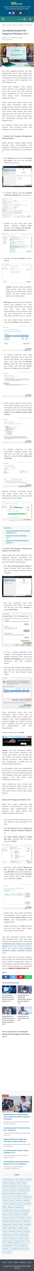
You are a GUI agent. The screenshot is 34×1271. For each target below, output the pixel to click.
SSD (20, 1224)
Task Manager (23, 1235)
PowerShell (20, 1217)
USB (4, 1242)
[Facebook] (9, 13)
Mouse (5, 1214)
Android (5, 1183)
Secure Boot (12, 1228)
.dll (16, 1179)
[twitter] (13, 977)
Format (5, 1200)
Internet (5, 1204)
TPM (15, 1235)
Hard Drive (18, 1200)
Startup (20, 1231)
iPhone (9, 1252)
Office (11, 1214)
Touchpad (20, 1238)
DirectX (5, 1193)
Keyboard (13, 1204)
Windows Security (17, 1249)
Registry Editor (7, 1224)
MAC (4, 1207)
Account (21, 1179)
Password (6, 1217)
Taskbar (5, 1238)
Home (4, 1262)
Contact (16, 1262)
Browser (26, 1186)
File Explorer (27, 1197)
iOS (4, 1252)
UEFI (26, 1238)
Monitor (16, 1210)
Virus (15, 1245)
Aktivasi (28, 1179)
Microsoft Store (7, 1210)
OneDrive (17, 1214)
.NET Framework (8, 1179)
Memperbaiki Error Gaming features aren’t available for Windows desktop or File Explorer (16, 1117)
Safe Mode (27, 1224)
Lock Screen (26, 1204)
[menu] (4, 19)
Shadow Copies (23, 1228)
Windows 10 (23, 1245)
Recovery (18, 1221)
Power (13, 1217)
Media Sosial (19, 1207)
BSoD (24, 1183)
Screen (5, 1228)
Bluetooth (14, 1186)
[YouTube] (20, 13)
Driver (4, 1197)
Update (10, 1242)
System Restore (7, 1235)
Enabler (12, 721)
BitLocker (6, 1186)
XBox (26, 1249)
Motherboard (25, 1210)
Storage (27, 1231)
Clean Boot (13, 1190)
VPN (27, 1242)
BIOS (19, 1183)
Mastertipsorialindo (20, 1266)
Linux (19, 1204)
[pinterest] (20, 977)
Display (19, 1193)
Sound (5, 1231)
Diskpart (12, 1193)
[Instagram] (13, 13)
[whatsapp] (28, 977)
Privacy (28, 1217)
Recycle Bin (26, 1221)
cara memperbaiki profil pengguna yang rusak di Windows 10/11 (17, 944)
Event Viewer (17, 1197)
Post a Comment (7, 39)
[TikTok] (24, 13)
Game (11, 1200)
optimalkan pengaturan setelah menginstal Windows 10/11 (17, 950)
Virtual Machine (7, 1245)
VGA (23, 1242)
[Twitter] (17, 13)
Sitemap (22, 1262)
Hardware (27, 1200)
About (10, 1262)
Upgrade (16, 1242)
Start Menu (12, 1231)
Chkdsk (5, 1190)
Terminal (12, 1238)
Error (10, 1197)
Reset (15, 1224)
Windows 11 (6, 1249)
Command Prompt (23, 1190)
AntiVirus (12, 1183)
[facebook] (6, 977)
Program (5, 1221)
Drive (24, 1193)
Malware (10, 1207)
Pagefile (24, 1214)
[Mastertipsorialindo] (17, 3)
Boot (20, 1186)
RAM (11, 1221)
